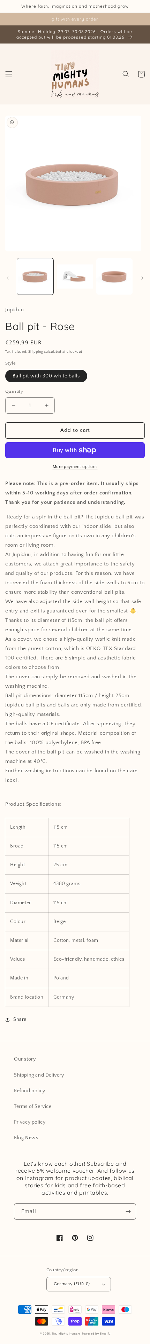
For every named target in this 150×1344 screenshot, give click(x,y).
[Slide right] (142, 278)
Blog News (26, 1138)
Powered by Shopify (96, 1333)
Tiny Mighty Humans (66, 1333)
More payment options (75, 466)
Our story (25, 1059)
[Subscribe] (128, 1211)
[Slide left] (7, 278)
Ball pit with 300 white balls (46, 376)
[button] (8, 74)
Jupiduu (14, 310)
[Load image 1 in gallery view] (35, 276)
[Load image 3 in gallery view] (114, 276)
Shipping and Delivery (39, 1075)
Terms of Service (33, 1106)
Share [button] (20, 1019)
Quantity (14, 391)
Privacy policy (29, 1122)
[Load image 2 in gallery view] (75, 276)
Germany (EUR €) (72, 1283)
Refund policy (29, 1091)
